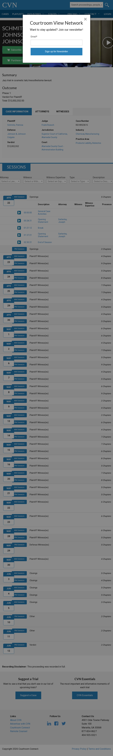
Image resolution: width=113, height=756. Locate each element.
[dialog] (56, 39)
